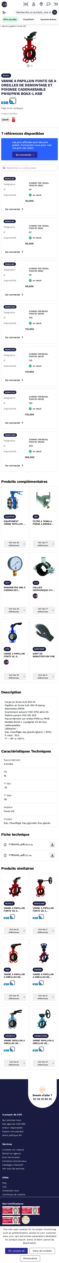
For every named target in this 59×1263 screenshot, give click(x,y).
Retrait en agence (11, 1153)
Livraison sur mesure (13, 1149)
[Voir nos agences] (41, 4)
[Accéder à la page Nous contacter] (48, 4)
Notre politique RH (12, 1135)
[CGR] (4, 4)
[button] (34, 4)
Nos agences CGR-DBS (13, 1124)
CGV (4, 1187)
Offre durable (9, 19)
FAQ (4, 1183)
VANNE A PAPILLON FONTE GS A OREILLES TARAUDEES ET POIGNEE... (14, 910)
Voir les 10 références (14, 676)
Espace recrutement (13, 1131)
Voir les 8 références (14, 930)
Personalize (30, 1258)
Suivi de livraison (11, 1157)
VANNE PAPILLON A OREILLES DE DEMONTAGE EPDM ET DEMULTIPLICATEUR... (44, 1042)
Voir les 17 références (43, 544)
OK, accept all (16, 1250)
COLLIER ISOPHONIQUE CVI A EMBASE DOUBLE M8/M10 (44, 589)
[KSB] (8, 101)
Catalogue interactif (12, 1165)
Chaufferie (28, 19)
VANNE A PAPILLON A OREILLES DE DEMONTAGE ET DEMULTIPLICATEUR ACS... (44, 976)
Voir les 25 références (14, 544)
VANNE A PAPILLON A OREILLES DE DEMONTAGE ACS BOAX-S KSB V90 (14, 976)
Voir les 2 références (43, 676)
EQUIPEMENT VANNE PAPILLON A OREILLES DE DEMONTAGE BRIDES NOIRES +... (14, 523)
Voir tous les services (13, 1168)
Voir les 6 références (43, 997)
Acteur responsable (12, 1127)
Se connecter (23, 154)
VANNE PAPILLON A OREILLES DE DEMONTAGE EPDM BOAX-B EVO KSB (14, 1042)
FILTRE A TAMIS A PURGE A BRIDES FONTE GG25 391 (42, 523)
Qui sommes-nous (11, 1120)
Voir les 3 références (43, 930)
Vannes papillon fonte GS (14, 26)
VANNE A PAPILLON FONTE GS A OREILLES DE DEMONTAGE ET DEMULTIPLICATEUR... (44, 910)
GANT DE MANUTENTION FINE (44, 655)
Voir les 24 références (14, 610)
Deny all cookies (42, 1250)
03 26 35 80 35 (42, 1099)
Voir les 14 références (43, 1063)
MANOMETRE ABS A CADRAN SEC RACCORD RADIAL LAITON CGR (14, 589)
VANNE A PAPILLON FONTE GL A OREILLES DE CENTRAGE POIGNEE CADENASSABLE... (15, 655)
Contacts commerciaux (14, 1161)
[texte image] (15, 500)
